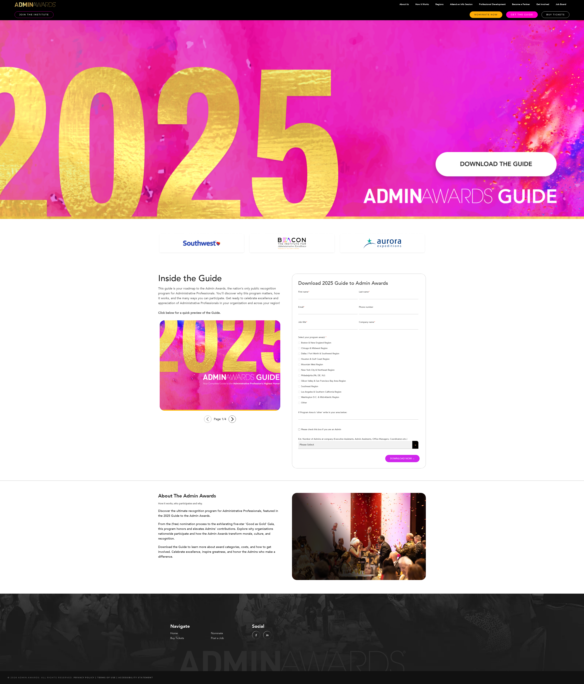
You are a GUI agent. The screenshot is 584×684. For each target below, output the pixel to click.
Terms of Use (106, 677)
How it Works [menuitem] (422, 4)
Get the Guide (522, 14)
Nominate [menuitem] (217, 633)
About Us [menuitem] (404, 4)
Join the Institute (34, 14)
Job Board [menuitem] (561, 4)
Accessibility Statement (135, 677)
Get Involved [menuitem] (542, 4)
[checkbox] (358, 373)
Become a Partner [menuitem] (521, 4)
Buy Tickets (555, 14)
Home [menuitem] (174, 633)
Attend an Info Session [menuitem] (461, 4)
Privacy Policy (84, 677)
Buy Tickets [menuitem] (177, 638)
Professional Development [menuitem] (492, 4)
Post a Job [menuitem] (217, 638)
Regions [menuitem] (439, 4)
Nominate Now (486, 14)
